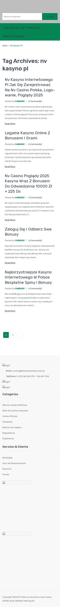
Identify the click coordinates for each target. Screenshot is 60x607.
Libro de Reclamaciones (14, 463)
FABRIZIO (19, 101)
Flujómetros (8, 438)
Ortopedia (7, 422)
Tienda (5, 474)
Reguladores (8, 433)
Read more (10, 123)
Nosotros (7, 469)
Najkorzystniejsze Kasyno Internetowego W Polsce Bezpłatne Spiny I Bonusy (28, 277)
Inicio (5, 45)
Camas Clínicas (9, 416)
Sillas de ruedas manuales (15, 410)
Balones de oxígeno (12, 427)
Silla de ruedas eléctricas (14, 405)
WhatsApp (7, 457)
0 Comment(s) (35, 101)
